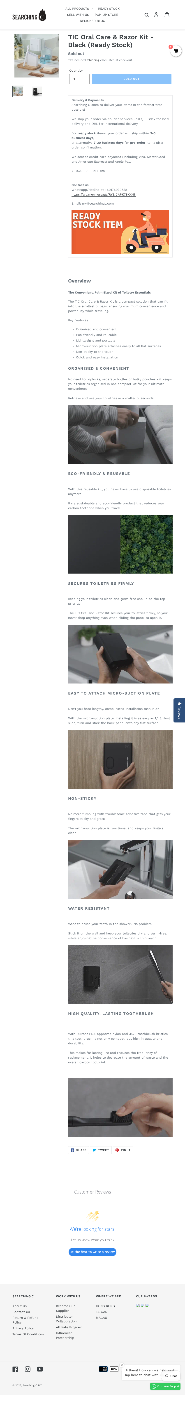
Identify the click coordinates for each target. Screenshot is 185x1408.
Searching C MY (32, 1385)
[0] (176, 51)
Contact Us (21, 1312)
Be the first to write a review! (93, 1252)
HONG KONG (105, 1306)
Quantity (76, 70)
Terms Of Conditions (28, 1334)
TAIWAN (101, 1312)
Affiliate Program (69, 1327)
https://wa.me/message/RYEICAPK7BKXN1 (104, 194)
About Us (19, 1306)
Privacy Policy (23, 1328)
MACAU (101, 1317)
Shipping (93, 60)
